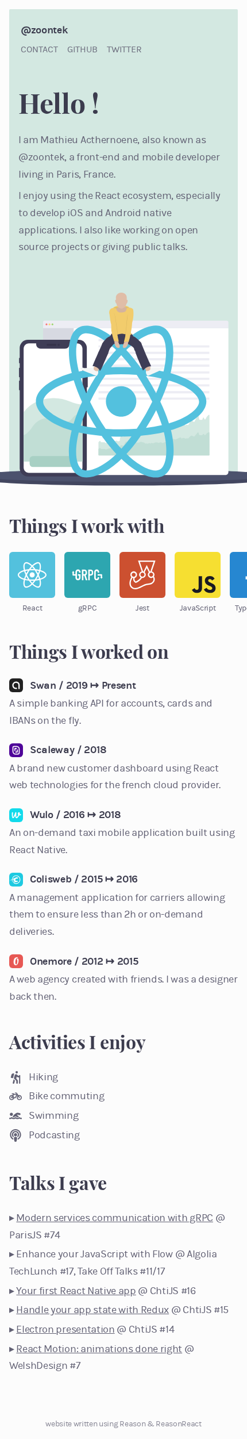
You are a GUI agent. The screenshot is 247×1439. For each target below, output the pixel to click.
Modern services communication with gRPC (114, 1217)
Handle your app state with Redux (92, 1309)
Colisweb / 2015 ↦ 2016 (84, 879)
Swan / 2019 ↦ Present (83, 685)
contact (39, 49)
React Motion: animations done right (99, 1348)
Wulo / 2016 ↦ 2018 (75, 814)
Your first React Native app (76, 1290)
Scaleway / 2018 (68, 749)
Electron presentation (65, 1329)
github (82, 49)
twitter (124, 49)
